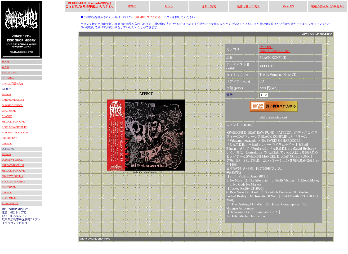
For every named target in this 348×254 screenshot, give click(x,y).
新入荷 (5, 61)
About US (288, 6)
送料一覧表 (209, 6)
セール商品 (8, 78)
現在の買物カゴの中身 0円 (327, 6)
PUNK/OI (6, 94)
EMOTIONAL (9, 110)
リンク (169, 6)
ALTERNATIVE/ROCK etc (15, 132)
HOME (132, 6)
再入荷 (5, 67)
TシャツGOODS (10, 203)
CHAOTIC (7, 116)
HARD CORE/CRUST (13, 100)
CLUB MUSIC (9, 198)
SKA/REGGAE (9, 138)
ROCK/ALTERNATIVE (13, 181)
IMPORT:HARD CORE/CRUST (274, 49)
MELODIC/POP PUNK (13, 121)
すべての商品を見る (12, 83)
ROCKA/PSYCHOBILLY (14, 127)
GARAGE (7, 143)
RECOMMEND (9, 72)
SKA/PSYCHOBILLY (12, 176)
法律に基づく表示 (248, 6)
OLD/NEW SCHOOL (12, 105)
